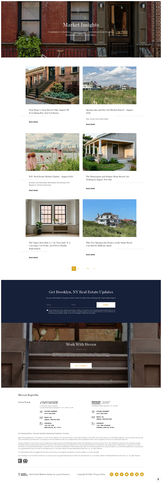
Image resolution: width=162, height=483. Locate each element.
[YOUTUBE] (127, 474)
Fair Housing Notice (25, 433)
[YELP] (132, 474)
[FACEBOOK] (122, 474)
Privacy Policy (99, 474)
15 (88, 268)
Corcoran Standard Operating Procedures (47, 433)
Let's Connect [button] (81, 366)
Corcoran (66, 433)
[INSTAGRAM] (111, 474)
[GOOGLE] (137, 474)
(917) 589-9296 (49, 413)
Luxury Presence (62, 474)
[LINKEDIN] (116, 474)
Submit (106, 305)
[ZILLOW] (142, 474)
